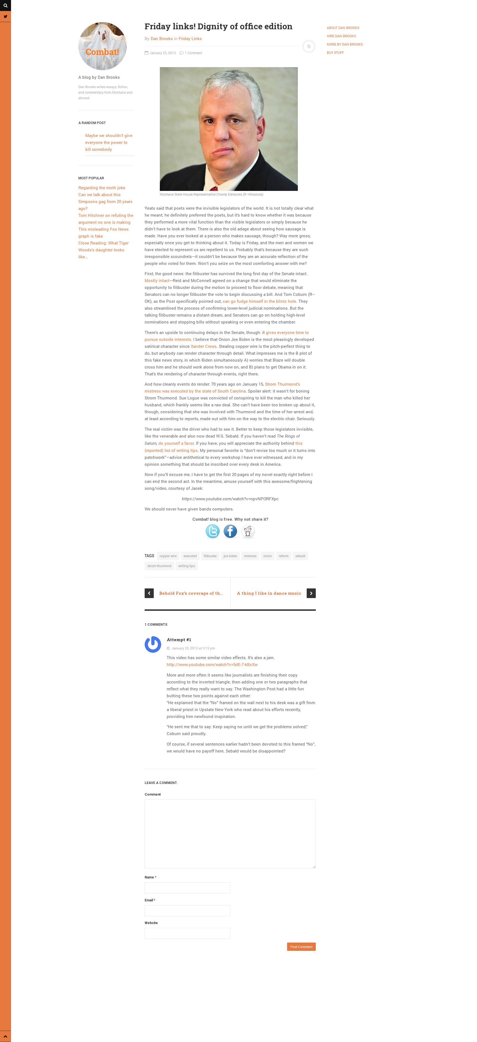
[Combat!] (106, 46)
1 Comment (193, 53)
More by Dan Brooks (345, 44)
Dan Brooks (162, 38)
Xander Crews (204, 346)
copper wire (168, 556)
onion (267, 556)
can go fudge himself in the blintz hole (259, 301)
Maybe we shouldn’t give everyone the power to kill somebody (108, 142)
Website (151, 923)
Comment (153, 794)
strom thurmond (159, 566)
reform (283, 556)
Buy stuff (335, 52)
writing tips (186, 566)
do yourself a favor (176, 443)
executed (190, 556)
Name (150, 877)
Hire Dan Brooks (341, 36)
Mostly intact (157, 280)
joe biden (230, 556)
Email (150, 900)
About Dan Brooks (343, 27)
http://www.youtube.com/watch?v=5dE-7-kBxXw (212, 664)
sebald (300, 556)
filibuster (210, 556)
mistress (250, 556)
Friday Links (190, 38)
